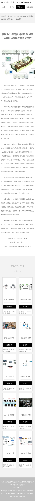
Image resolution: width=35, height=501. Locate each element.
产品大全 (20, 7)
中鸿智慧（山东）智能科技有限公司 (16, 2)
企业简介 (11, 7)
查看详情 (9, 306)
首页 (3, 7)
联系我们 (30, 7)
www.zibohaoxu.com (19, 490)
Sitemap (22, 496)
